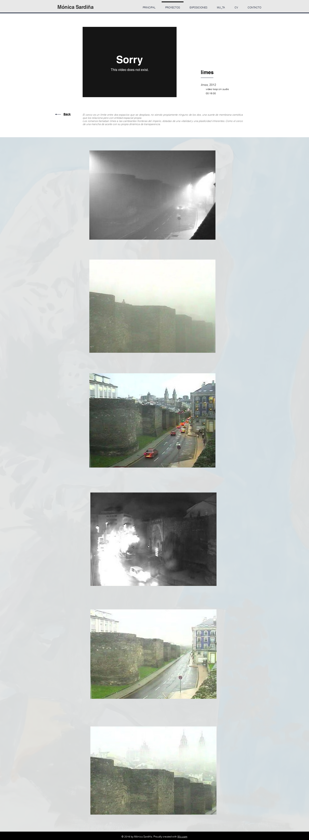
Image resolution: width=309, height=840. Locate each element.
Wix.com (182, 836)
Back (67, 114)
